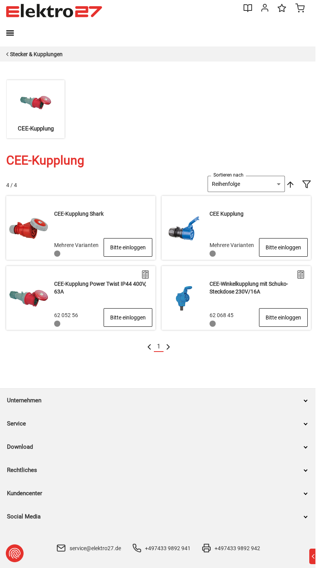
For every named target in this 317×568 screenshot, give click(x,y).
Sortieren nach (228, 175)
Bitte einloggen (128, 247)
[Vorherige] (149, 346)
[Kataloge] (248, 11)
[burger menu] (10, 33)
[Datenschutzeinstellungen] (15, 553)
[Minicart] (300, 8)
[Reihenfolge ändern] (289, 184)
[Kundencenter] (264, 9)
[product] (80, 228)
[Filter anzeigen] (306, 185)
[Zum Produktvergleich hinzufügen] (145, 274)
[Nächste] (168, 346)
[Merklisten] (282, 12)
